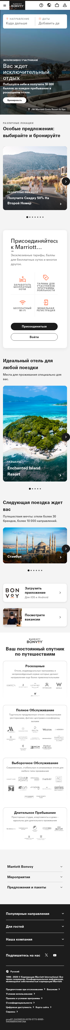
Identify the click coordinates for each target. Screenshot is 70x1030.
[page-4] (35, 217)
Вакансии (52, 989)
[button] (19, 21)
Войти (34, 337)
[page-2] (29, 217)
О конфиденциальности (19, 1002)
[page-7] (42, 217)
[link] (35, 593)
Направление (19, 18)
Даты (46, 18)
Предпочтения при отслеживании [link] (24, 989)
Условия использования (19, 993)
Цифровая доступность (19, 1007)
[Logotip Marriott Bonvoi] (35, 641)
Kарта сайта (42, 1007)
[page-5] (37, 217)
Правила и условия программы (23, 998)
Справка (10, 1011)
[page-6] (40, 217)
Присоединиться (34, 326)
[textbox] (19, 23)
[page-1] (27, 217)
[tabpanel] (35, 21)
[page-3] (32, 217)
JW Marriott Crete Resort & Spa (49, 109)
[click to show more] (66, 181)
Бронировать (16, 100)
